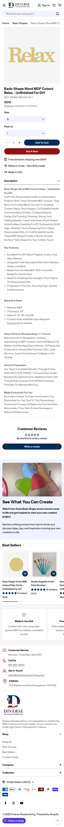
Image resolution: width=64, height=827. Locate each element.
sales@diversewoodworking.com (26, 675)
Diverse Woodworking (23, 814)
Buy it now (32, 151)
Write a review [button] (32, 446)
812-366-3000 (16, 664)
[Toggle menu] (4, 5)
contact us (13, 323)
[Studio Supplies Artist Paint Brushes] (45, 564)
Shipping (8, 106)
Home (5, 23)
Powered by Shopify (47, 814)
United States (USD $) (19, 781)
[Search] (57, 13)
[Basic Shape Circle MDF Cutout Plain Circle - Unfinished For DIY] (16, 564)
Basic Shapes (20, 23)
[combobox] (32, 14)
